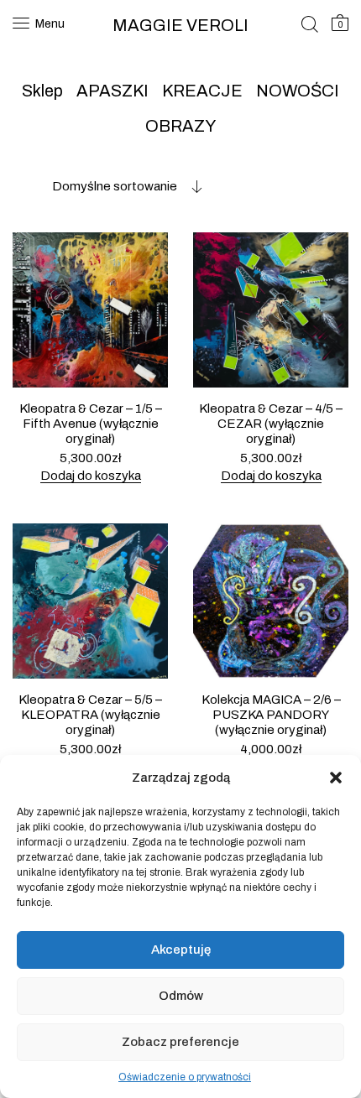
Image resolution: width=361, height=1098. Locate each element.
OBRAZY (180, 126)
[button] (335, 777)
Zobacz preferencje (180, 1042)
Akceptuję (181, 949)
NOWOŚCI (297, 90)
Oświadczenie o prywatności (184, 1077)
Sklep (42, 90)
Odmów (181, 995)
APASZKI (112, 90)
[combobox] (107, 186)
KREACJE (202, 90)
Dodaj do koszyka (90, 475)
